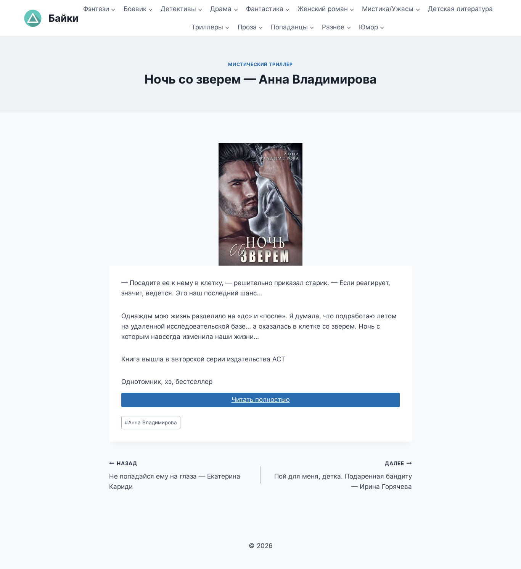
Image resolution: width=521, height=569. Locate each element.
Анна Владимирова (151, 422)
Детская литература (460, 9)
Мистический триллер (260, 64)
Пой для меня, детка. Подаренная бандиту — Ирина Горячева (343, 475)
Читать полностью (261, 399)
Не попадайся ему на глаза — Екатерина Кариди (174, 475)
